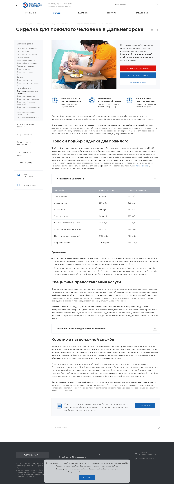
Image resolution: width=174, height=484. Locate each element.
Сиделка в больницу (25, 72)
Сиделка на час (23, 51)
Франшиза (31, 455)
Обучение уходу (24, 163)
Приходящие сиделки (25, 66)
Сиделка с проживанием (27, 48)
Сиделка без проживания (27, 63)
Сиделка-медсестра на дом (28, 83)
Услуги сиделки (25, 44)
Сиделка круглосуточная (27, 54)
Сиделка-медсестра (25, 80)
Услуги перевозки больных (25, 125)
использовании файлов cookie (93, 472)
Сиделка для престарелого (28, 99)
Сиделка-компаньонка (26, 60)
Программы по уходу (24, 153)
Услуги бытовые (24, 134)
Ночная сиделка (23, 57)
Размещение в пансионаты (24, 143)
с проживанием (141, 166)
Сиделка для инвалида (26, 96)
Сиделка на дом (23, 69)
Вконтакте (99, 454)
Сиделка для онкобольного (28, 117)
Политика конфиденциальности (148, 453)
